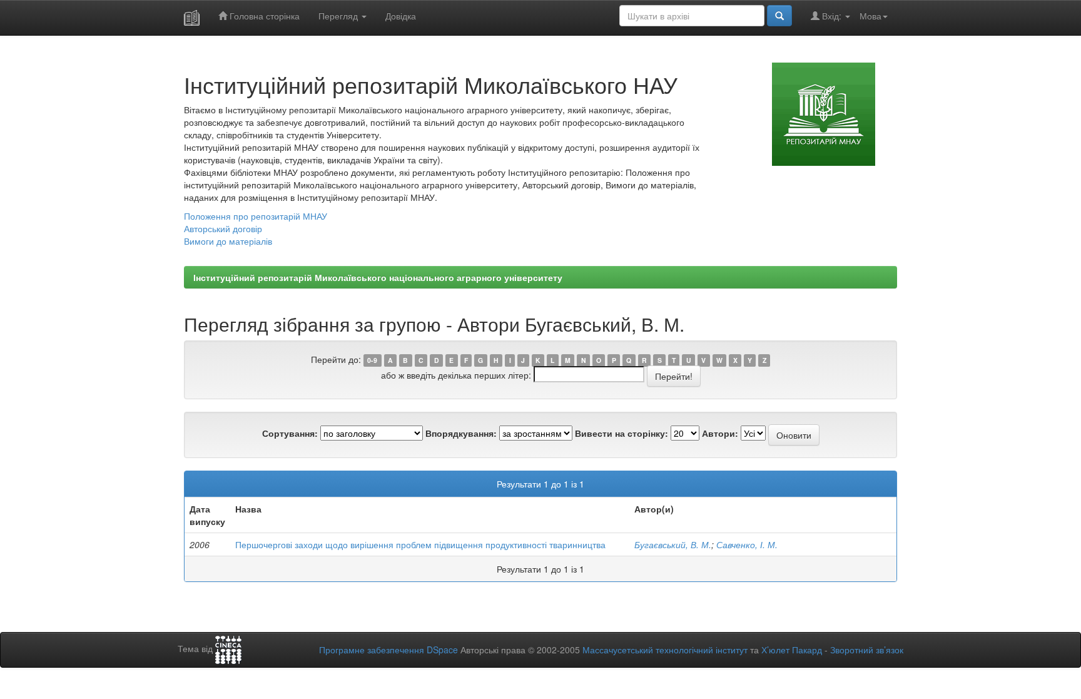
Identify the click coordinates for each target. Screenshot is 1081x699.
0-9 (372, 360)
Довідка (400, 15)
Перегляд (339, 15)
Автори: (720, 433)
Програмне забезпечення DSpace (388, 649)
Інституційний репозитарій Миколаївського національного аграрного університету (377, 277)
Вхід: (832, 15)
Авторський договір (223, 228)
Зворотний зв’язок (866, 649)
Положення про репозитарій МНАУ (255, 216)
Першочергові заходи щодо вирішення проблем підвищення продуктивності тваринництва (420, 544)
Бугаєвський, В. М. (672, 544)
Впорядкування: (461, 433)
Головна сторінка (263, 15)
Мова (870, 15)
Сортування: (290, 433)
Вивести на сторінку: (621, 433)
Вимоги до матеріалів (228, 241)
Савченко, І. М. (747, 544)
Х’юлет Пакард (791, 649)
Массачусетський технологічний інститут (665, 649)
